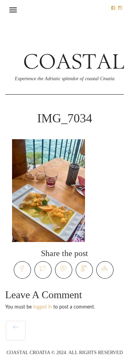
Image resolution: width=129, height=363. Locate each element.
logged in (42, 307)
